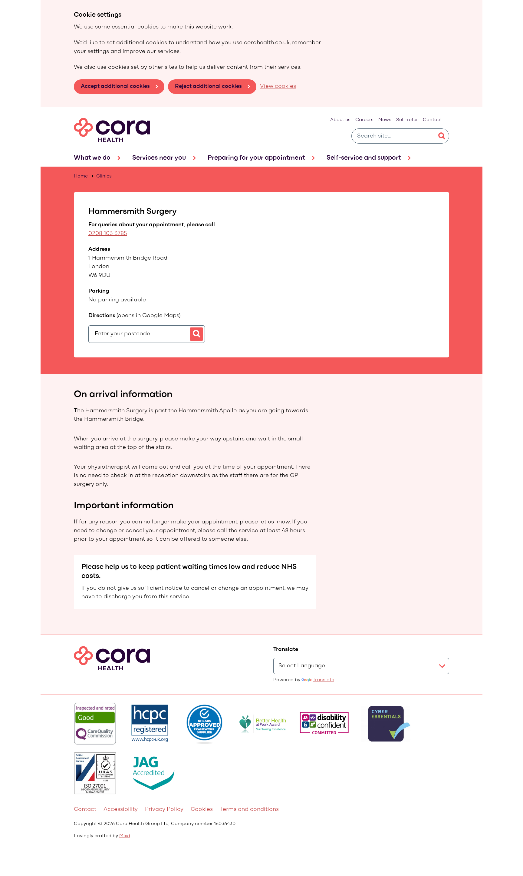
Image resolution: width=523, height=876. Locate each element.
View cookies (278, 86)
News (384, 120)
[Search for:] (393, 136)
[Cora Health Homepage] (112, 130)
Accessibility (121, 809)
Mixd (124, 836)
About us (340, 120)
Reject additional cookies (208, 86)
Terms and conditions (249, 809)
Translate (323, 680)
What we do (92, 157)
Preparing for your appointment (256, 157)
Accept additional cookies (115, 86)
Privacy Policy (164, 809)
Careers (364, 120)
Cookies (202, 809)
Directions (134, 316)
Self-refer (407, 120)
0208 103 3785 (107, 234)
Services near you (159, 157)
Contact (432, 120)
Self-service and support (364, 157)
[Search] (441, 136)
